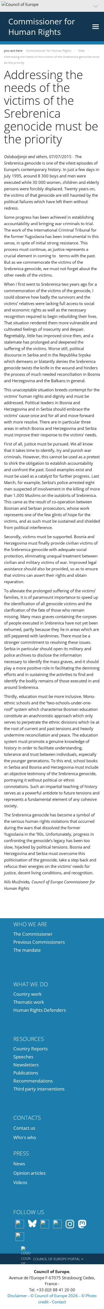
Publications (25, 1073)
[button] (52, 6)
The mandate (27, 950)
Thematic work (28, 1002)
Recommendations (33, 1081)
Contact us (24, 1128)
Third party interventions (39, 1089)
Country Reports (30, 1049)
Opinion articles (29, 1173)
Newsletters (26, 1065)
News (19, 1164)
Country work (27, 994)
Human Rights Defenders (39, 1010)
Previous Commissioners (39, 942)
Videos (20, 1182)
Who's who (24, 1137)
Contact (59, 1301)
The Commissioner (33, 934)
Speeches (23, 1057)
